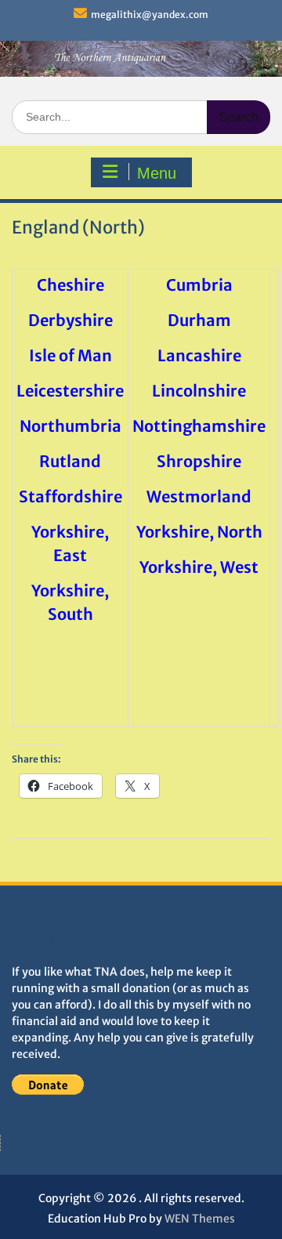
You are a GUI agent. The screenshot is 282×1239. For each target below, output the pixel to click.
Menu (156, 173)
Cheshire (70, 285)
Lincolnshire (199, 390)
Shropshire (199, 461)
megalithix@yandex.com (149, 14)
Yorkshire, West (198, 567)
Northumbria (70, 426)
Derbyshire (70, 320)
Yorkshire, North (199, 532)
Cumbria (199, 285)
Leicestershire (70, 390)
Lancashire (199, 355)
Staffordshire (70, 496)
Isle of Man (70, 355)
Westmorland (198, 496)
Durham (199, 320)
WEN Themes (199, 1219)
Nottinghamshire (199, 426)
